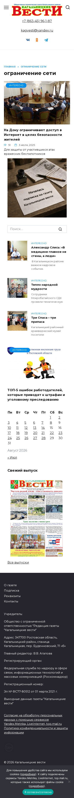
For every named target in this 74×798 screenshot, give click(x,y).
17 (9, 433)
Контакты (11, 601)
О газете (10, 585)
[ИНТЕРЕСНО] (37, 122)
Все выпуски (18, 562)
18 (18, 433)
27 (35, 438)
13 (34, 428)
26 (26, 438)
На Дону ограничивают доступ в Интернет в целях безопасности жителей (33, 134)
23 (60, 433)
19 (26, 433)
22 (52, 433)
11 (17, 428)
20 (35, 433)
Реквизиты (12, 596)
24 (10, 438)
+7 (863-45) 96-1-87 (37, 21)
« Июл (12, 457)
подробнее (28, 774)
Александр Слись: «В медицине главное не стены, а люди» (48, 252)
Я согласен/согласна (38, 792)
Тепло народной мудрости (44, 287)
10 (9, 428)
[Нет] (69, 782)
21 (43, 433)
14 (43, 428)
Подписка (11, 590)
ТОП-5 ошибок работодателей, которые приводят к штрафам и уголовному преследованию (36, 394)
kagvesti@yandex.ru (37, 30)
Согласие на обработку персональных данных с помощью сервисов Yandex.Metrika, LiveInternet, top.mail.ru (33, 720)
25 (18, 438)
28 (43, 438)
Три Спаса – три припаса (43, 320)
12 (26, 428)
